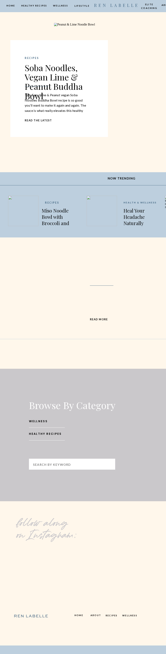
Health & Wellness (140, 202)
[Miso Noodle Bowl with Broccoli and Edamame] (23, 211)
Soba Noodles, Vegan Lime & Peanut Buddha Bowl (54, 82)
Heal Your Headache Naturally (134, 216)
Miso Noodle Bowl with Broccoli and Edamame (55, 220)
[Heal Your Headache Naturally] (102, 211)
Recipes (32, 58)
